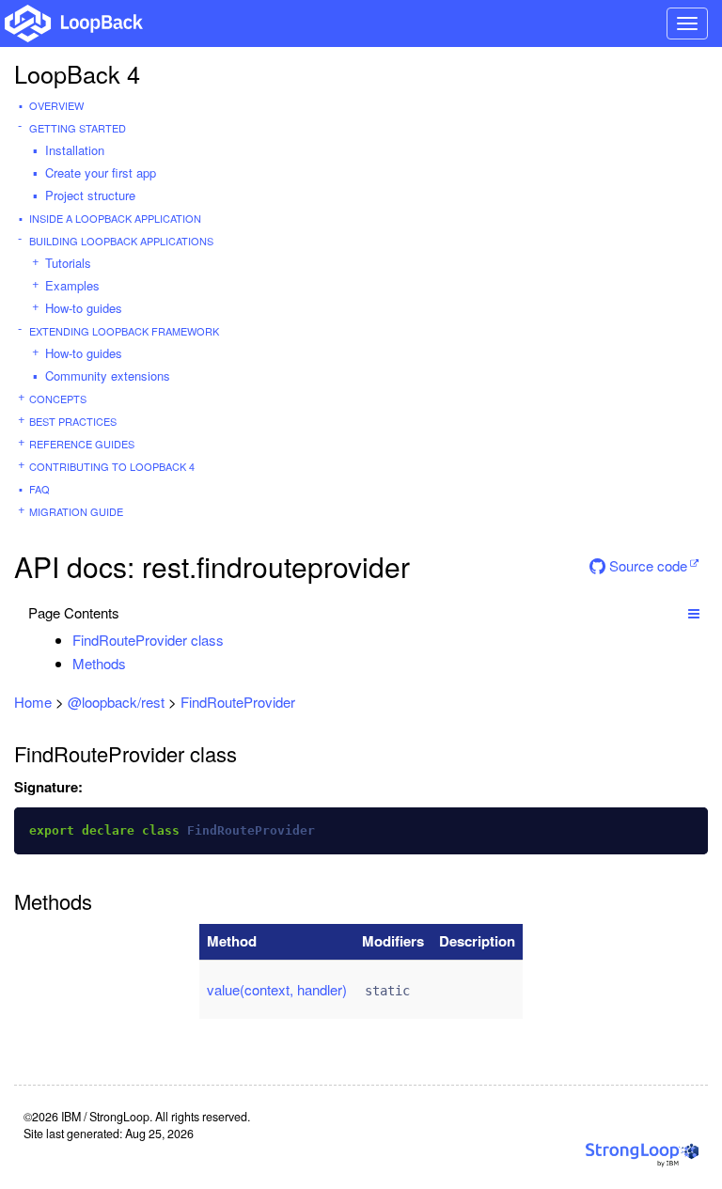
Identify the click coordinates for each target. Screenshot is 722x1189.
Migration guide (76, 511)
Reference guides (81, 443)
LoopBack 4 (77, 73)
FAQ (39, 488)
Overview (56, 105)
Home (33, 702)
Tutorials (68, 263)
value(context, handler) (277, 989)
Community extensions (107, 375)
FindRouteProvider (237, 702)
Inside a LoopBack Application (115, 218)
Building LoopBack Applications (121, 240)
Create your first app (100, 172)
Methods (99, 663)
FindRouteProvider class (148, 639)
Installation (74, 150)
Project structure (90, 195)
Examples (72, 285)
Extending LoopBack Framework (124, 330)
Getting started (77, 127)
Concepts (57, 398)
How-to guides (83, 308)
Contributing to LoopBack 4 (112, 466)
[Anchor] (234, 640)
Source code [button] (646, 565)
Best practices (73, 421)
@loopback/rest (116, 702)
